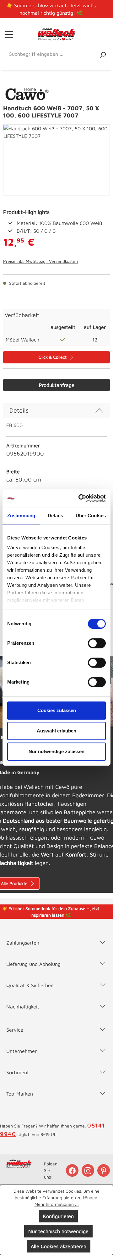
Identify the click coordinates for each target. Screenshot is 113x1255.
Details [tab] (55, 515)
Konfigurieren (58, 1216)
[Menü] (9, 34)
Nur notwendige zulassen (56, 751)
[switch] (97, 643)
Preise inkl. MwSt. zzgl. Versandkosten (40, 261)
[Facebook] (73, 1170)
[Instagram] (88, 1170)
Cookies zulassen (56, 710)
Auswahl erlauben (56, 730)
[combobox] (51, 52)
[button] (56, 936)
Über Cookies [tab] (91, 515)
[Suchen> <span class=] (102, 54)
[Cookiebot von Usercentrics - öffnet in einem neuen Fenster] (80, 498)
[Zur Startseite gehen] (56, 34)
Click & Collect (53, 357)
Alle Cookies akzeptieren (58, 1246)
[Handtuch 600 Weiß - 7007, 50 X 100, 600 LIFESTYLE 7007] (56, 160)
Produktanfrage (56, 385)
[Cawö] (27, 93)
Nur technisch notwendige (58, 1231)
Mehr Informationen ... (57, 1204)
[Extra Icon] (104, 1170)
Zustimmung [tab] (21, 515)
